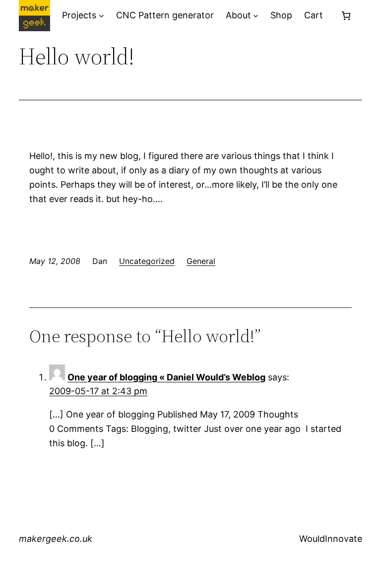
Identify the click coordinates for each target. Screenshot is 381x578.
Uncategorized (147, 261)
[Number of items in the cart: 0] (346, 15)
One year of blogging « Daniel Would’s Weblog (166, 377)
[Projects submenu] (101, 15)
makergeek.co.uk (55, 538)
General (201, 261)
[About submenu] (255, 15)
